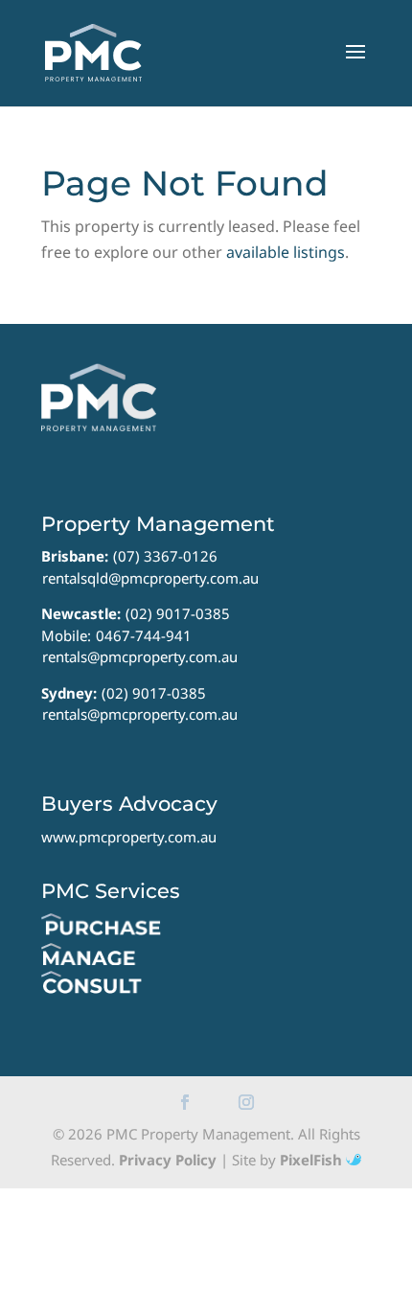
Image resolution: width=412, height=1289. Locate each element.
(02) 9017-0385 (178, 613)
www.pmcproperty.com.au (129, 836)
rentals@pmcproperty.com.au (140, 656)
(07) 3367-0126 (165, 555)
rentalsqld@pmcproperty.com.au (150, 577)
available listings (285, 252)
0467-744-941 (144, 635)
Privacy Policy (168, 1159)
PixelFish (313, 1159)
